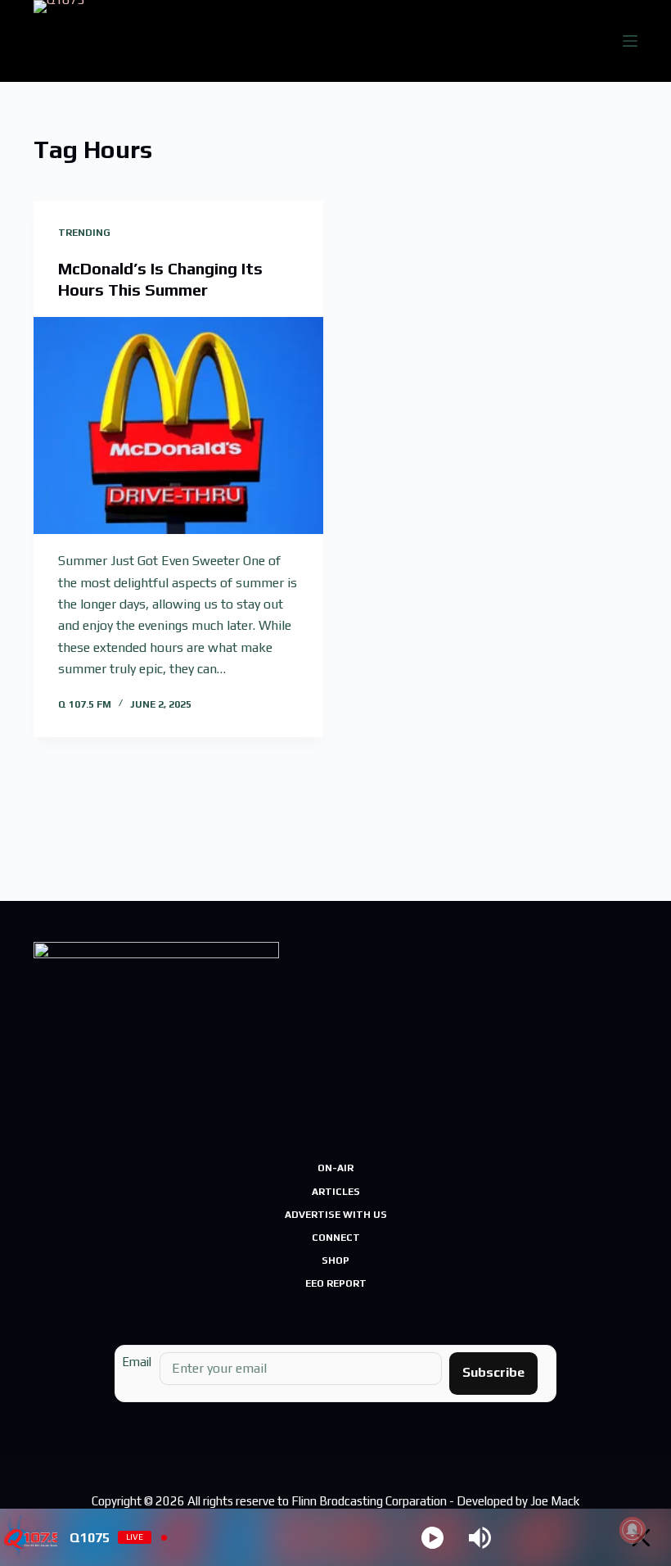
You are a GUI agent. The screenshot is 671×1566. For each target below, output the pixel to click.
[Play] (432, 1537)
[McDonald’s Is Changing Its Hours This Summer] (178, 426)
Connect (336, 1237)
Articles (336, 1191)
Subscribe (493, 1372)
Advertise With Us (336, 1214)
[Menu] (630, 41)
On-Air (335, 1168)
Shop (335, 1260)
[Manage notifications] (632, 1530)
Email (136, 1362)
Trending (84, 232)
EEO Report (336, 1283)
